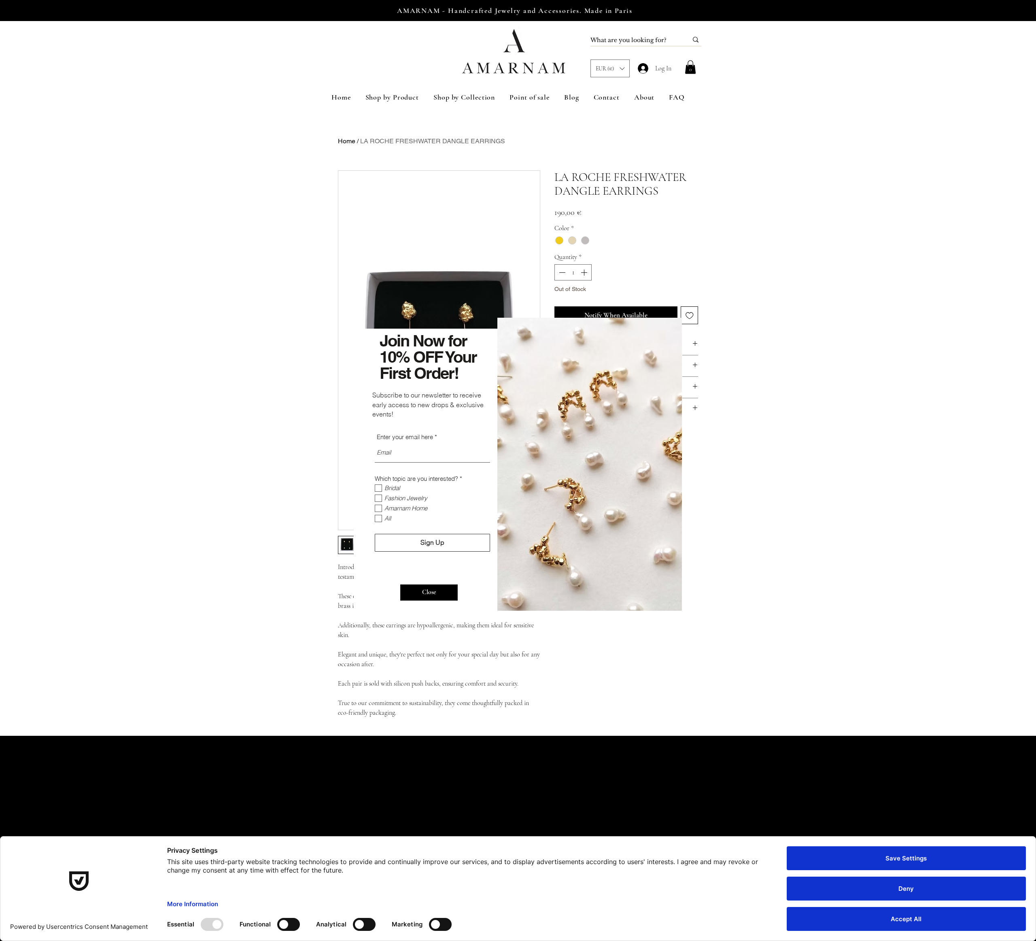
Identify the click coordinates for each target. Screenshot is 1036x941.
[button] (429, 592)
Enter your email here (405, 437)
